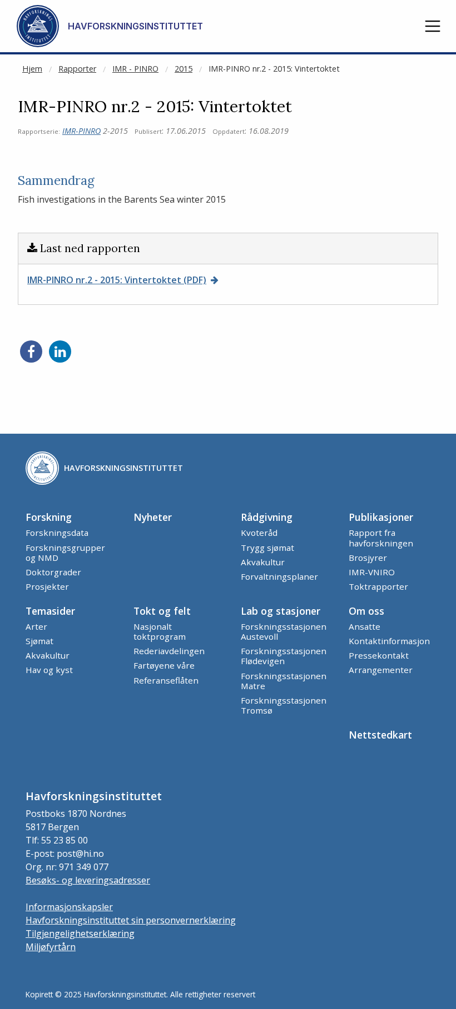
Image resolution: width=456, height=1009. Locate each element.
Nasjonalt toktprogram (159, 631)
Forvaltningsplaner (279, 576)
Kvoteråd (259, 532)
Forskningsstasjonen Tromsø (283, 705)
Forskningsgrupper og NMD (65, 552)
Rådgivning (267, 517)
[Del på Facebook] (31, 351)
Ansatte (364, 626)
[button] (433, 26)
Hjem (32, 68)
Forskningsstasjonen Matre (283, 680)
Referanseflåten (166, 680)
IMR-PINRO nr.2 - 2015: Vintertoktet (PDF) (116, 280)
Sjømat (39, 640)
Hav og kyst (49, 669)
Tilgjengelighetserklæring (80, 933)
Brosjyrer (368, 557)
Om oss (366, 611)
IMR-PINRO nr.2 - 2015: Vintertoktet (274, 68)
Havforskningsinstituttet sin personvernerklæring (131, 920)
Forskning (49, 517)
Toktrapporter (378, 586)
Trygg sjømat (267, 547)
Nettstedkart (380, 734)
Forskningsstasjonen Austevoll (283, 631)
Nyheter (152, 517)
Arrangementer (381, 669)
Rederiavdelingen (169, 650)
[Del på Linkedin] (60, 351)
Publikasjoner (381, 517)
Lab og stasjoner (280, 611)
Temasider (50, 611)
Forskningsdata (57, 532)
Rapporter (77, 68)
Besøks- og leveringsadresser (88, 880)
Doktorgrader (53, 572)
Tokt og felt (162, 611)
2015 (183, 68)
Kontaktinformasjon (389, 640)
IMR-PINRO (81, 131)
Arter (36, 626)
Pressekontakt (379, 655)
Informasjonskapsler (69, 907)
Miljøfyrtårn (51, 947)
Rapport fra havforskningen (381, 537)
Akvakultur (263, 562)
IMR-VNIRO (372, 572)
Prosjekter (47, 586)
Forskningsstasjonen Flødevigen (283, 655)
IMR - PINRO (135, 68)
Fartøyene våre (164, 665)
